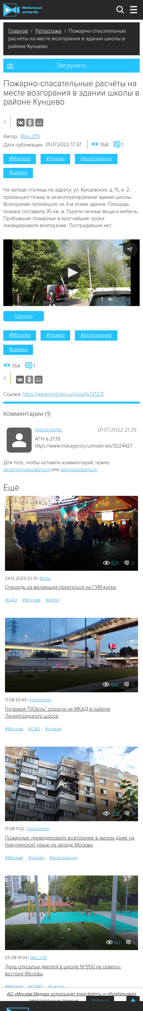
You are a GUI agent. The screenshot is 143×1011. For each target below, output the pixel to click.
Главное (18, 31)
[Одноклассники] (30, 123)
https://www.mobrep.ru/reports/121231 (63, 394)
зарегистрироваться (26, 470)
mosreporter (49, 430)
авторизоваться (79, 470)
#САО (34, 729)
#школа (18, 172)
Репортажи (48, 31)
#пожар (55, 158)
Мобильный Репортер (22, 10)
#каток (53, 600)
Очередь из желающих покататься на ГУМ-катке (60, 587)
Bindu (45, 578)
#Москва (19, 158)
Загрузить (71, 66)
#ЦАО (11, 600)
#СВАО (35, 986)
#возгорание (96, 158)
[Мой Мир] (39, 123)
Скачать (23, 316)
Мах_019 (30, 136)
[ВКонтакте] (21, 123)
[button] (72, 272)
